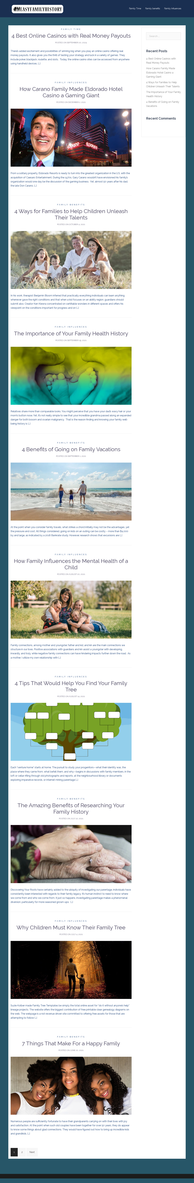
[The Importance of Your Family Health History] (71, 375)
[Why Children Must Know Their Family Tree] (71, 969)
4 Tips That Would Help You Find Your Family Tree (71, 686)
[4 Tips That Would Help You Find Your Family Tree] (71, 731)
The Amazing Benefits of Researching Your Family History (71, 808)
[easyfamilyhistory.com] (38, 8)
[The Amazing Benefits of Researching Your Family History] (71, 853)
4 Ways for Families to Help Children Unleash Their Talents (71, 214)
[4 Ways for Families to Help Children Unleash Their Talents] (71, 259)
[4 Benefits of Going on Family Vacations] (71, 491)
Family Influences (172, 8)
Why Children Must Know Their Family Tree (71, 927)
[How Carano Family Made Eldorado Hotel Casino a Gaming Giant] (71, 137)
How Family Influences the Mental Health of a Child (71, 564)
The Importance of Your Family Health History (71, 333)
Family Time (135, 8)
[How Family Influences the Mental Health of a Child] (71, 609)
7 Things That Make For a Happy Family (71, 1043)
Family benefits (152, 8)
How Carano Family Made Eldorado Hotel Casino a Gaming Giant (71, 92)
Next (32, 1152)
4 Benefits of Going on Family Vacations (71, 449)
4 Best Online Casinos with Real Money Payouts (71, 35)
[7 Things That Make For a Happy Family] (71, 1085)
